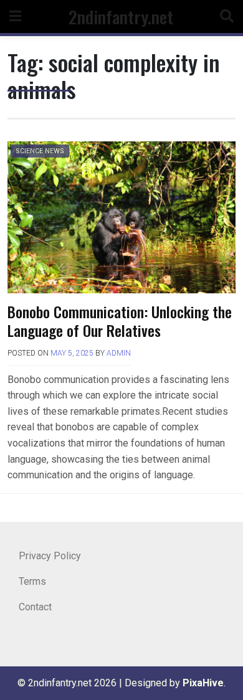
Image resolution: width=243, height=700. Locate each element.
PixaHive (203, 683)
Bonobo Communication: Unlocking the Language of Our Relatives (119, 320)
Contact (35, 607)
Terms (32, 581)
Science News (40, 151)
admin (119, 353)
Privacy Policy (50, 556)
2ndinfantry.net (121, 16)
